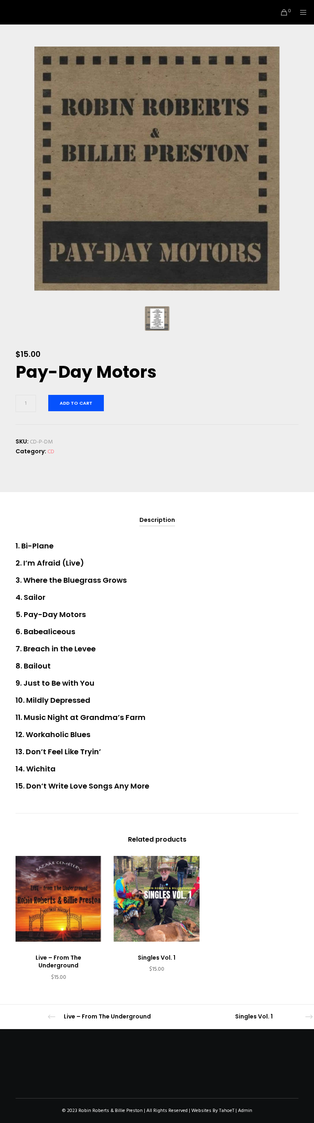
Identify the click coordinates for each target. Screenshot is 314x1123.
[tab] (157, 520)
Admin (245, 1110)
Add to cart (76, 403)
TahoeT (226, 1110)
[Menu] (300, 12)
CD (50, 451)
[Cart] (281, 12)
